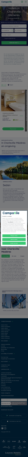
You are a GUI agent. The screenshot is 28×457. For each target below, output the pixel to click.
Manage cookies (14, 235)
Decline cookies (14, 239)
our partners (10, 221)
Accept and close (14, 243)
